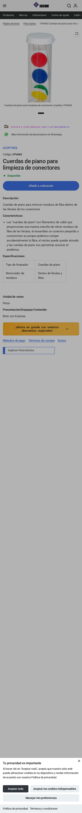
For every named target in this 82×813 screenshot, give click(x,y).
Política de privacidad (15, 808)
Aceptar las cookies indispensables (54, 788)
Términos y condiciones (43, 808)
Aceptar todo (15, 788)
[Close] (79, 761)
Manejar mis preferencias (41, 797)
